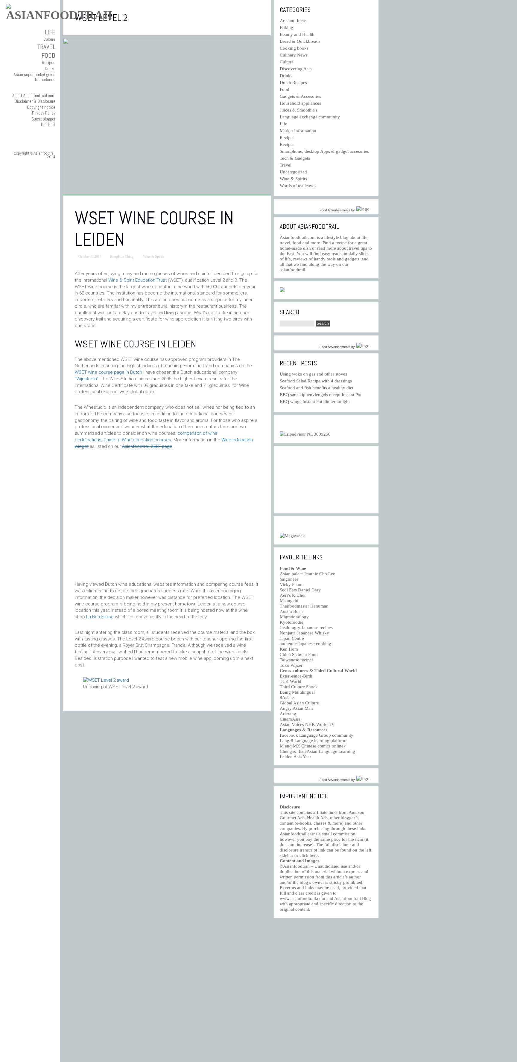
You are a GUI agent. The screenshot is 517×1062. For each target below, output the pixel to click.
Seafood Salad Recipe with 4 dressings (316, 381)
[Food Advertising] (282, 290)
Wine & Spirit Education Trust (137, 280)
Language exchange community (310, 117)
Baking (286, 27)
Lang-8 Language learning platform (313, 740)
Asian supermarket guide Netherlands (34, 77)
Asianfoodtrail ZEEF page (147, 446)
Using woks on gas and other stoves (313, 374)
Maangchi (289, 600)
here (314, 855)
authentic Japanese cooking (305, 643)
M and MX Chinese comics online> (313, 746)
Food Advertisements (335, 210)
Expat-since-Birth (296, 676)
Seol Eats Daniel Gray (300, 590)
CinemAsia (290, 719)
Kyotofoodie (291, 622)
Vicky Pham (291, 584)
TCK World (290, 681)
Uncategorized (293, 172)
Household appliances (300, 103)
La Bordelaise (100, 617)
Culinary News (294, 55)
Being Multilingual (297, 692)
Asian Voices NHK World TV (307, 724)
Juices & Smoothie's (298, 110)
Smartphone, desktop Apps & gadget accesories (324, 151)
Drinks (50, 68)
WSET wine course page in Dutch (108, 372)
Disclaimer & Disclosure (35, 101)
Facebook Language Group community (316, 735)
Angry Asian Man (296, 708)
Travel (46, 47)
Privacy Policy (43, 113)
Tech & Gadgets (295, 158)
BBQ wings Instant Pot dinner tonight (315, 401)
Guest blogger (43, 119)
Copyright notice (41, 107)
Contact (48, 124)
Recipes (48, 62)
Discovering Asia (296, 68)
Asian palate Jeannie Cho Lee (307, 573)
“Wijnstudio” (86, 379)
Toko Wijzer (291, 665)
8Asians (287, 697)
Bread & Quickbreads (300, 41)
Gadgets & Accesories (300, 96)
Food (48, 55)
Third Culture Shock (299, 686)
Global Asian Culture (299, 703)
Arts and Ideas (293, 20)
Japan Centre (292, 638)
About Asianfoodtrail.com (33, 95)
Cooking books (294, 48)
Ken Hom (289, 649)
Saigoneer (289, 579)
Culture (49, 39)
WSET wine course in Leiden (154, 229)
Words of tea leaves (298, 185)
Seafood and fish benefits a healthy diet (316, 387)
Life (50, 32)
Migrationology (294, 616)
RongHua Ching (121, 256)
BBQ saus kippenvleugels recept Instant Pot (320, 394)
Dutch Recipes (293, 82)
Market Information (298, 130)
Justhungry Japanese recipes (306, 627)
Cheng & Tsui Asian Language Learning (317, 751)
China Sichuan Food (299, 654)
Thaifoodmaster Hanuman (304, 606)
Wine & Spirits (153, 256)
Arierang (288, 713)
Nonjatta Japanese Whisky (304, 633)
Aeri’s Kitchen (293, 595)
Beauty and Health (297, 34)
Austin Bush (291, 611)
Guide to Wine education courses (137, 440)
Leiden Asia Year (295, 756)
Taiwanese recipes (297, 659)
